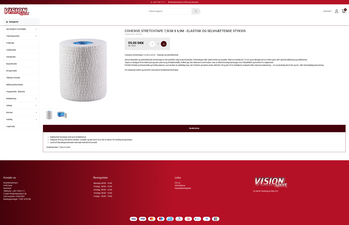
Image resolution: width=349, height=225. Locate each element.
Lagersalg (10, 126)
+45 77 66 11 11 (158, 2)
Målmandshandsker (14, 85)
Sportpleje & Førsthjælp (16, 29)
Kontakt (327, 11)
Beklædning (11, 98)
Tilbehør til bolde (13, 78)
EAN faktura (180, 185)
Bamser (9, 112)
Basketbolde (11, 64)
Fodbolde (10, 43)
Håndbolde (11, 57)
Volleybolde (11, 50)
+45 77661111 (19, 191)
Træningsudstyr (13, 36)
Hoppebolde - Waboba (15, 91)
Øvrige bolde (11, 71)
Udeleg (9, 105)
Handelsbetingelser (183, 188)
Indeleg (9, 119)
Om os (177, 183)
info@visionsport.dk (17, 194)
